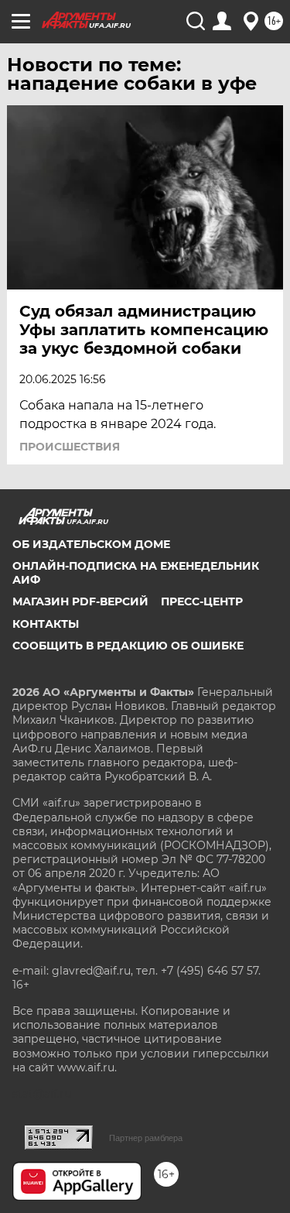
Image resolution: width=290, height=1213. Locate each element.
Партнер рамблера (146, 1138)
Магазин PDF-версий (80, 601)
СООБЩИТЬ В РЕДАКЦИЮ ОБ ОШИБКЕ (128, 646)
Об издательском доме (91, 544)
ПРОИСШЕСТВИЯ (69, 446)
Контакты (45, 624)
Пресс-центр (202, 601)
